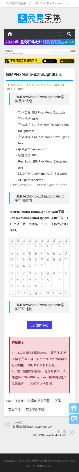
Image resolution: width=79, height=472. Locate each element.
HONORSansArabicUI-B (49, 435)
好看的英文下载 (39, 400)
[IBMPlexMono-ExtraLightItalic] (39, 324)
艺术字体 (34, 84)
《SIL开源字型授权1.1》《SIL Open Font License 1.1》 (37, 3)
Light (19, 400)
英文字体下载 (35, 409)
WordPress (69, 460)
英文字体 (46, 84)
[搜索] (69, 34)
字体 (58, 400)
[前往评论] (74, 419)
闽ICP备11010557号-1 (38, 466)
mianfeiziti (17, 84)
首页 (10, 34)
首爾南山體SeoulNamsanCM (32, 426)
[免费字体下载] (39, 17)
